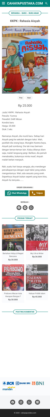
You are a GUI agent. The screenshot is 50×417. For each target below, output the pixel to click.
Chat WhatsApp (19, 193)
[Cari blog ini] (46, 3)
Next (29, 98)
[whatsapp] (31, 207)
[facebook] (19, 207)
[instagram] (20, 402)
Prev (21, 98)
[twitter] (25, 207)
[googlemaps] (37, 402)
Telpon (39, 193)
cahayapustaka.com (25, 3)
